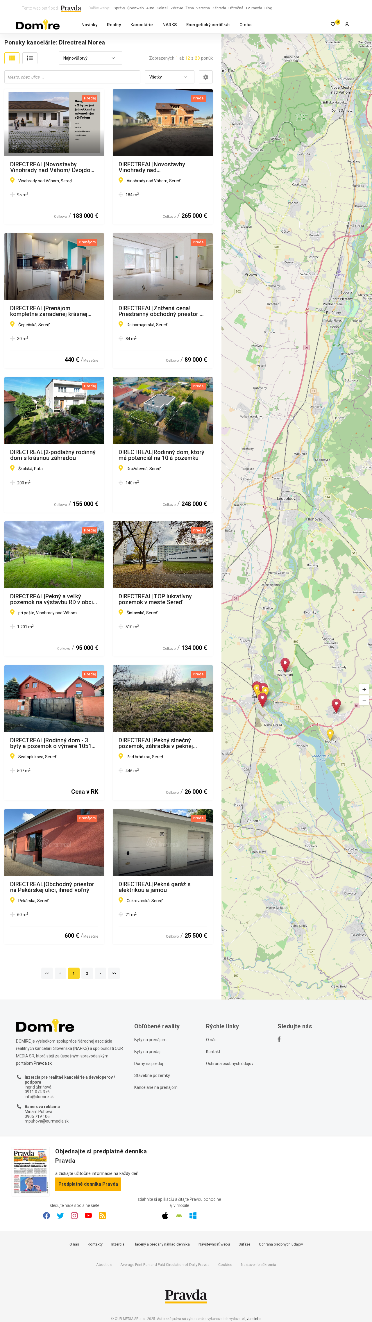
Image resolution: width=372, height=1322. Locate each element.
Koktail (162, 8)
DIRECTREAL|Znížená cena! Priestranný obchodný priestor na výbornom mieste (162, 311)
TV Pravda (254, 8)
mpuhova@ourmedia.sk (47, 1121)
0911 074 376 (37, 1091)
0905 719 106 (37, 1116)
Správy (119, 8)
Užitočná (235, 8)
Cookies (225, 1264)
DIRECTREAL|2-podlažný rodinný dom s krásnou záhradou (53, 455)
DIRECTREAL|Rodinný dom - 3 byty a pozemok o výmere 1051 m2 (51, 743)
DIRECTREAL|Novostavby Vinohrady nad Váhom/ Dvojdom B (52, 167)
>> (114, 973)
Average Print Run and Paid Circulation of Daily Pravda (165, 1264)
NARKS (169, 24)
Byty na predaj (147, 1051)
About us (104, 1264)
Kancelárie (141, 24)
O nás (245, 24)
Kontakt (213, 1051)
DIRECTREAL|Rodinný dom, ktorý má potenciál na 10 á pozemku (161, 455)
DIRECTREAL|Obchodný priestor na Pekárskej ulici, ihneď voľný (52, 887)
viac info (253, 1319)
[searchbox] (73, 76)
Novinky (89, 24)
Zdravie (177, 8)
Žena (189, 8)
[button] (364, 689)
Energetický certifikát (208, 24)
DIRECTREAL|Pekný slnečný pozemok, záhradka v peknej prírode (156, 743)
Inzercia (117, 1244)
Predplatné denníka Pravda (88, 1184)
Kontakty (95, 1244)
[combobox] (90, 58)
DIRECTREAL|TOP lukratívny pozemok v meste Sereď (155, 599)
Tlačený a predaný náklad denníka (161, 1244)
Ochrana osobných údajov (229, 1063)
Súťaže (244, 1244)
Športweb (135, 8)
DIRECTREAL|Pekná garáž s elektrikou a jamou (155, 887)
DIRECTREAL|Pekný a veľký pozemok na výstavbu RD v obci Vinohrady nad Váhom (51, 599)
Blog (268, 8)
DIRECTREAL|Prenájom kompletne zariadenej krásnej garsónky (48, 311)
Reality (114, 24)
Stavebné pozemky (152, 1075)
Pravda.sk (43, 1063)
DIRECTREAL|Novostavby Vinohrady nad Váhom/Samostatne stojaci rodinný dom (155, 167)
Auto (150, 8)
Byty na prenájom (150, 1039)
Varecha (203, 8)
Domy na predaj (148, 1063)
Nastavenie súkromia (258, 1264)
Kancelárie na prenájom (156, 1087)
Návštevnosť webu (214, 1244)
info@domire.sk (39, 1096)
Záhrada (219, 8)
